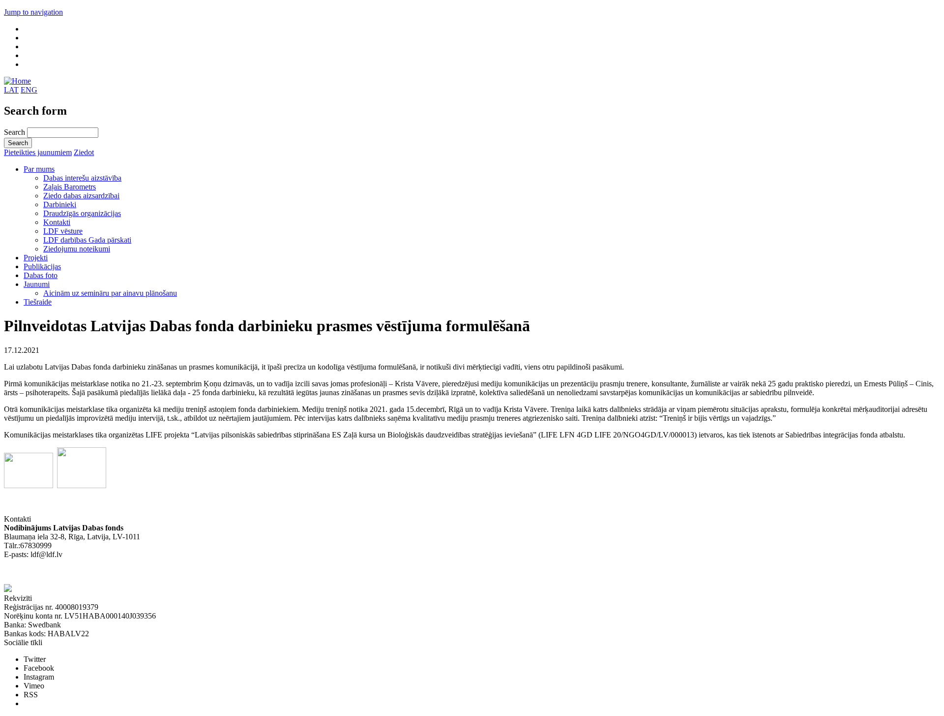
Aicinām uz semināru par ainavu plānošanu (110, 293)
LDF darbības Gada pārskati (87, 240)
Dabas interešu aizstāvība (82, 178)
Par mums (39, 169)
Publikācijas (42, 266)
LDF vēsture (63, 231)
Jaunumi (37, 284)
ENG (29, 90)
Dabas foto (41, 275)
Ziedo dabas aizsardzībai (81, 195)
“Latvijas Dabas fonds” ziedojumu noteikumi (74, 572)
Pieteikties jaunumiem (38, 152)
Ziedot (84, 152)
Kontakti (56, 222)
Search (15, 132)
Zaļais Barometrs (69, 187)
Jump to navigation (33, 12)
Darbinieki (59, 204)
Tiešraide (38, 302)
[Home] (17, 81)
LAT (11, 90)
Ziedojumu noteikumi (76, 249)
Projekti (36, 257)
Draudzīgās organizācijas (82, 213)
